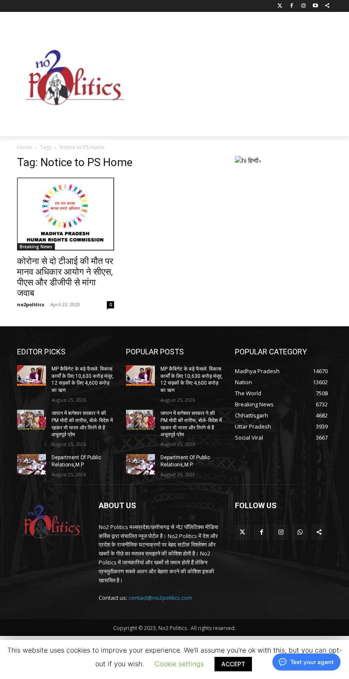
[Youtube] (315, 6)
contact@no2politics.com (160, 597)
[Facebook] (292, 6)
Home (24, 147)
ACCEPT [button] (233, 663)
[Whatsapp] (299, 532)
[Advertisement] (241, 75)
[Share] (327, 6)
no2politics (30, 304)
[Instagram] (304, 6)
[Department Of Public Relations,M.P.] (31, 464)
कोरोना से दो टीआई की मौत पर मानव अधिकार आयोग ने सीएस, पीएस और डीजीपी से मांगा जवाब (65, 277)
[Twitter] (280, 6)
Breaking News (36, 247)
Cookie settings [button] (179, 663)
